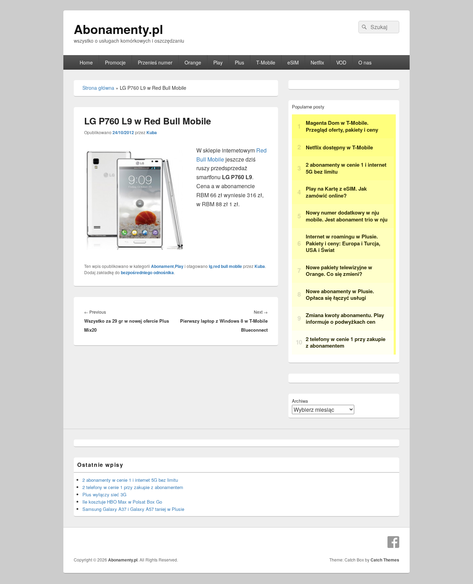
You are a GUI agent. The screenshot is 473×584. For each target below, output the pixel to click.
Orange (193, 62)
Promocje (115, 62)
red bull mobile (227, 266)
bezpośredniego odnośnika (147, 272)
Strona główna (98, 87)
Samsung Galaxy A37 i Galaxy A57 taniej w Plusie (133, 509)
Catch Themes (385, 560)
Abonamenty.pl (118, 29)
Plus (239, 62)
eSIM (293, 62)
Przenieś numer (155, 62)
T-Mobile (265, 62)
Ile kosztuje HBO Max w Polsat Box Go (122, 501)
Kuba (151, 132)
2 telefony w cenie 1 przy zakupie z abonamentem (132, 487)
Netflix (317, 62)
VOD (341, 62)
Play (218, 62)
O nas (365, 62)
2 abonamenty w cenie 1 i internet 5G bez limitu (130, 480)
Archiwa (300, 401)
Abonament (162, 266)
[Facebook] (393, 542)
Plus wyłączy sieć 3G (104, 494)
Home (86, 62)
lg (210, 266)
